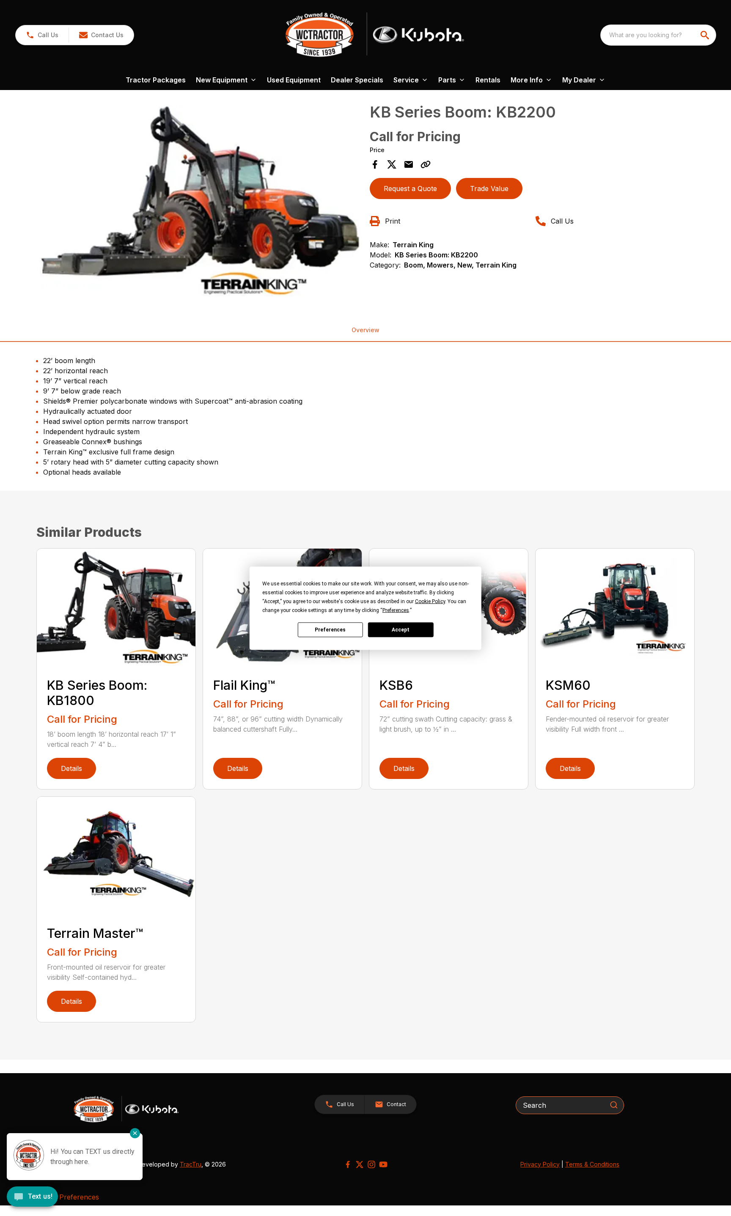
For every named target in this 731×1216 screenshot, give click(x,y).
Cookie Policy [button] (430, 601)
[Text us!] (32, 1197)
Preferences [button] (395, 610)
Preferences (330, 630)
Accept (400, 630)
